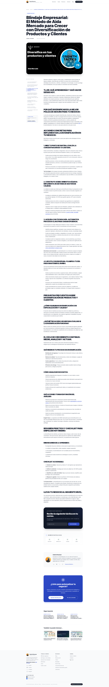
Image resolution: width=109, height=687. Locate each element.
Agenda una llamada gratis (77, 684)
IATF (79, 123)
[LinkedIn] (54, 564)
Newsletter (57, 661)
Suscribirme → (74, 524)
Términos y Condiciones (46, 684)
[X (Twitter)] (60, 564)
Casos (59, 1)
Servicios (54, 1)
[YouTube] (57, 564)
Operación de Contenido (45, 659)
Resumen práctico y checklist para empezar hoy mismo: (32, 101)
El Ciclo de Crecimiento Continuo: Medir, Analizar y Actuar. (32, 97)
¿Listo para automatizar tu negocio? (32, 110)
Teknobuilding (30, 678)
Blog (73, 1)
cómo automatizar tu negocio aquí (53, 248)
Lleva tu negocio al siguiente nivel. (31, 104)
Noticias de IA (58, 657)
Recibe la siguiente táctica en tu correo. (32, 107)
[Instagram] (63, 564)
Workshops (43, 661)
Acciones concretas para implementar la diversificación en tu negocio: (32, 89)
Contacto (71, 657)
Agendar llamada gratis (56, 597)
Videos (56, 659)
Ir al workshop (79, 1)
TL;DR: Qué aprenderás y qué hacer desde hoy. (32, 82)
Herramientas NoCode (59, 665)
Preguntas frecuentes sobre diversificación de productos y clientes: (32, 94)
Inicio (27, 9)
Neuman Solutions (31, 676)
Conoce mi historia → (69, 564)
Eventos (69, 1)
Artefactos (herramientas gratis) (61, 667)
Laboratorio (57, 669)
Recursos (63, 1)
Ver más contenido (71, 597)
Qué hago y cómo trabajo (45, 657)
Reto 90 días (57, 663)
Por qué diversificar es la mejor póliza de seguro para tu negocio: (32, 86)
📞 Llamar (72, 659)
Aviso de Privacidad (54, 684)
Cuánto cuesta (43, 665)
